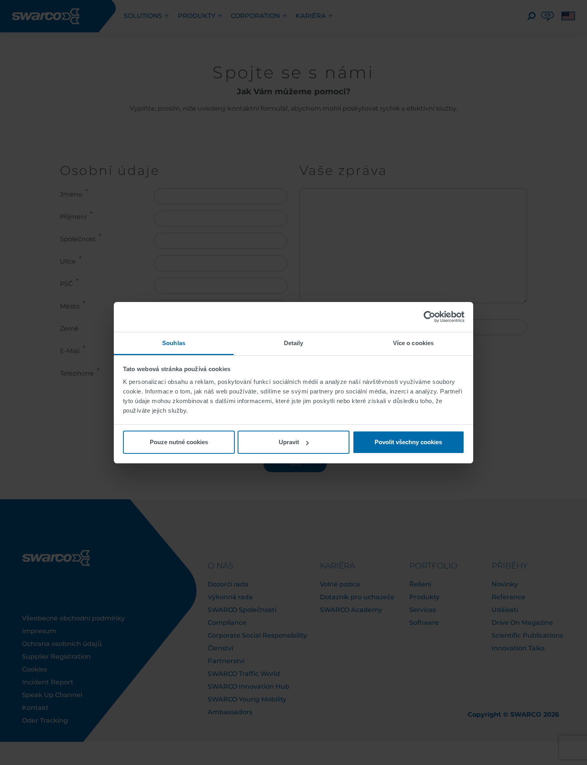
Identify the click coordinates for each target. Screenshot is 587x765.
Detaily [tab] (293, 343)
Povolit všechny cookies (408, 442)
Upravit (289, 442)
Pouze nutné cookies (179, 442)
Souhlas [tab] (173, 343)
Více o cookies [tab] (413, 343)
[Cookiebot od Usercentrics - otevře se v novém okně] (429, 317)
